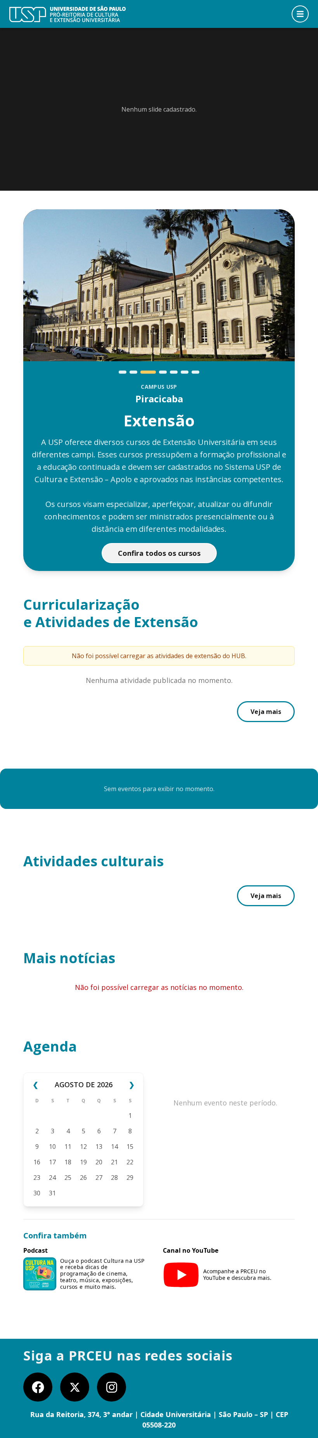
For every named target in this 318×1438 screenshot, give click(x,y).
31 (52, 1193)
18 (67, 1162)
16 (36, 1162)
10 (52, 1146)
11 (67, 1146)
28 (114, 1177)
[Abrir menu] (300, 13)
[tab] (122, 372)
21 (114, 1162)
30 (36, 1193)
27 (98, 1177)
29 (129, 1177)
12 (83, 1146)
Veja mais (266, 711)
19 (83, 1162)
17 (52, 1162)
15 (129, 1146)
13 (98, 1146)
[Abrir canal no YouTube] (181, 1274)
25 (67, 1177)
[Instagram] (111, 1387)
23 (36, 1177)
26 (83, 1177)
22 (129, 1162)
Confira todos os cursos (159, 553)
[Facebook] (37, 1387)
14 (114, 1146)
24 (52, 1177)
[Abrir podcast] (39, 1273)
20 (98, 1162)
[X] (74, 1387)
